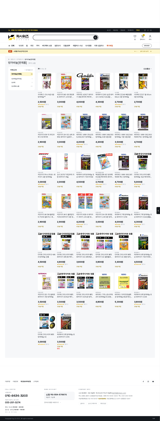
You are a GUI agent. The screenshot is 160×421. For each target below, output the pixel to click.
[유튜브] (151, 30)
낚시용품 (88, 46)
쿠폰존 (138, 30)
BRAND (147, 46)
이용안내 (15, 381)
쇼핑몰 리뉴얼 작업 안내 (21, 51)
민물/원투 (66, 46)
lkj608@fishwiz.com (119, 393)
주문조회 (122, 30)
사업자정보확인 (102, 399)
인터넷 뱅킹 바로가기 (51, 402)
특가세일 (110, 46)
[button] (147, 69)
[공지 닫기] (151, 51)
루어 (37, 46)
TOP (153, 418)
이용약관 (7, 381)
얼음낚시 (58, 46)
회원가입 (115, 30)
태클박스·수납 (78, 46)
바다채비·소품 (47, 46)
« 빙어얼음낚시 (29, 70)
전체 (12, 46)
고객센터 (36, 381)
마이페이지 (131, 30)
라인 (31, 46)
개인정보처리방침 (25, 381)
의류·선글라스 (99, 46)
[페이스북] (148, 30)
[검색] (95, 37)
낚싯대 (21, 46)
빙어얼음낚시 (20, 59)
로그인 (109, 30)
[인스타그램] (145, 30)
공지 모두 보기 (144, 51)
